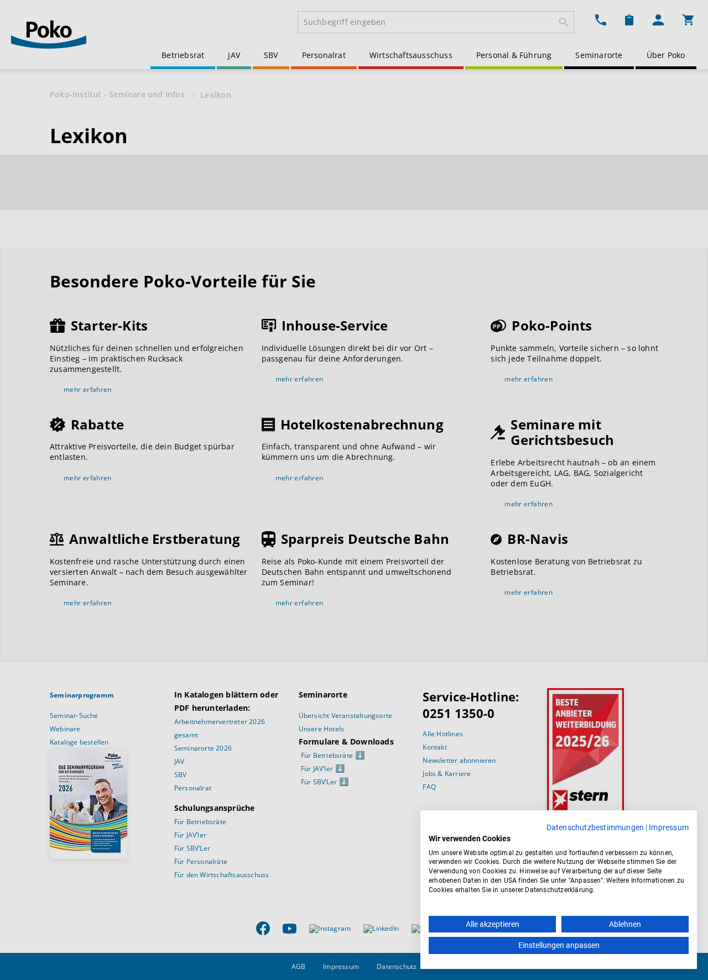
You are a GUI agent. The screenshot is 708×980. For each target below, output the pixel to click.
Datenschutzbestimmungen (595, 827)
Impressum (669, 827)
